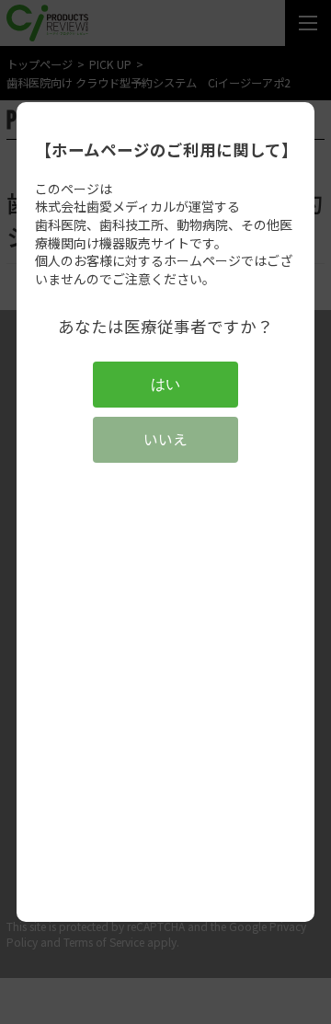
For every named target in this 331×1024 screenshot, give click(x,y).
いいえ (165, 439)
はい (165, 384)
